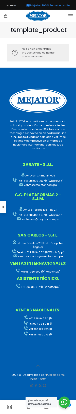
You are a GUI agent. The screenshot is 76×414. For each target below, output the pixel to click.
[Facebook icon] (35, 385)
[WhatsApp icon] (31, 385)
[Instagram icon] (44, 385)
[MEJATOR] (38, 16)
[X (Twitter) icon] (40, 385)
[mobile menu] (70, 15)
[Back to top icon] (38, 365)
